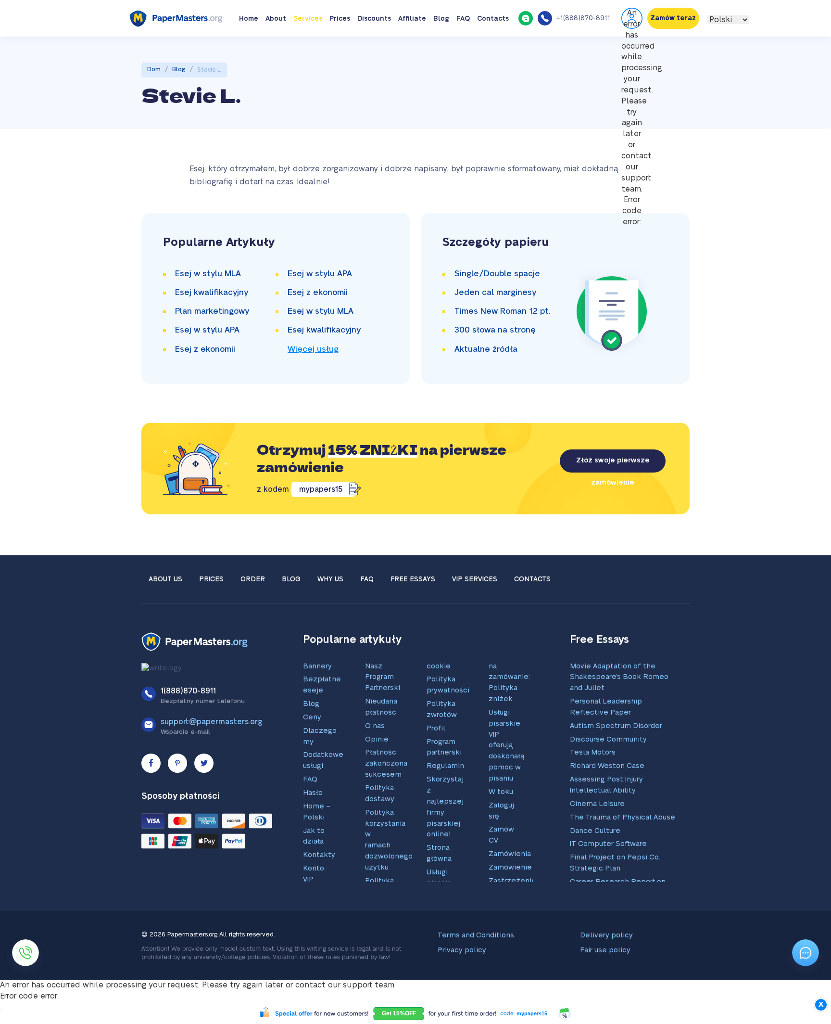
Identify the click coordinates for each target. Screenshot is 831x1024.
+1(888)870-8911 (583, 48)
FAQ (463, 48)
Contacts (493, 48)
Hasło (313, 822)
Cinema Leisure (597, 833)
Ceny (312, 747)
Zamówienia (510, 883)
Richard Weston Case (607, 795)
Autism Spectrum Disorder (616, 755)
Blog (441, 48)
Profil (436, 758)
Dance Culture (595, 860)
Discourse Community (608, 769)
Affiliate (412, 48)
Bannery (317, 696)
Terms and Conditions (476, 965)
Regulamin (445, 795)
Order (252, 609)
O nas (375, 755)
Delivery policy (606, 965)
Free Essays (412, 609)
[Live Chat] (525, 47)
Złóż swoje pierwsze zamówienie (613, 494)
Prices (339, 48)
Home (248, 48)
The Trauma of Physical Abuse (622, 847)
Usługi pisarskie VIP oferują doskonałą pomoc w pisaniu (507, 775)
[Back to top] (805, 921)
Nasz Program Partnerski (382, 707)
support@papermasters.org (212, 751)
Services (307, 48)
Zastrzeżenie (512, 910)
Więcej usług (313, 379)
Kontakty (319, 884)
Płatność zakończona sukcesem (386, 793)
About (275, 48)
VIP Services (474, 609)
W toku (501, 821)
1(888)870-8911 (188, 721)
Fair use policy (605, 980)
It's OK (607, 15)
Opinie (377, 769)
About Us (165, 609)
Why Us (330, 609)
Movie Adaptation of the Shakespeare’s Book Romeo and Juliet (619, 707)
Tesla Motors (593, 782)
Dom (154, 99)
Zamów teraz (673, 48)
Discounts (374, 48)
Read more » (453, 19)
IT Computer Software (608, 873)
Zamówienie (510, 897)
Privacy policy (462, 980)
